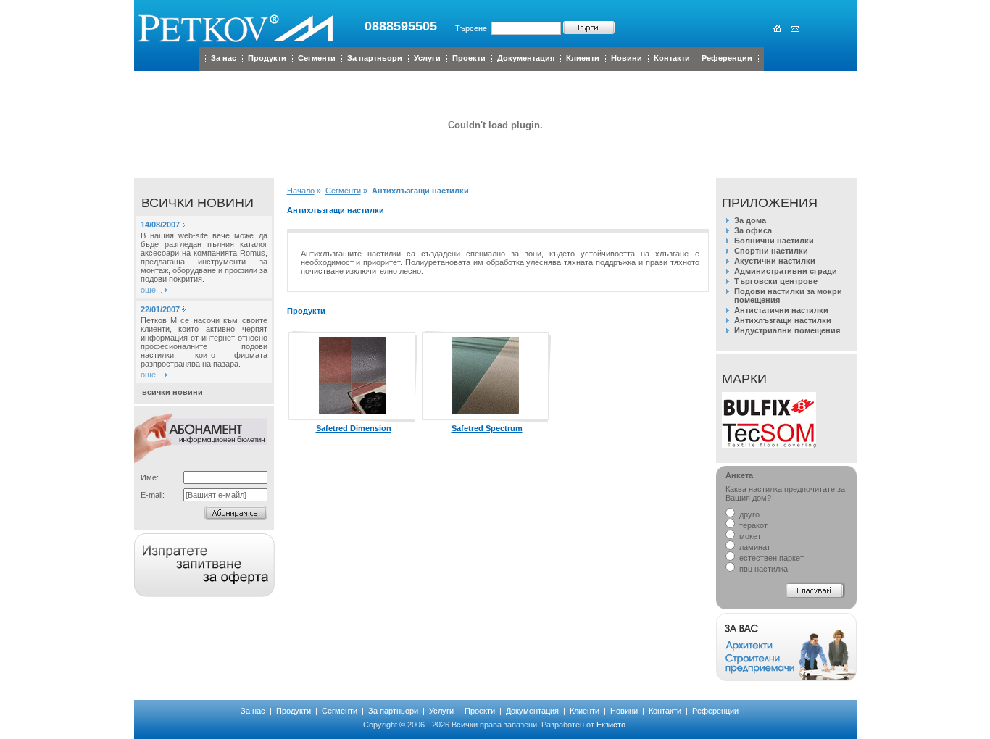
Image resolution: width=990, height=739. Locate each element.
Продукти (267, 58)
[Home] (776, 29)
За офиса (753, 230)
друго (748, 514)
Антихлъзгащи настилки (782, 320)
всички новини (172, 392)
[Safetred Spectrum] (485, 410)
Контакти (672, 58)
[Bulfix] (769, 420)
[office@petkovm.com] (794, 29)
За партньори (374, 58)
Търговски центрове (776, 281)
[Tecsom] (769, 445)
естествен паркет (770, 558)
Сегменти (317, 58)
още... (151, 289)
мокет (749, 536)
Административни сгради (785, 271)
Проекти (469, 58)
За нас (223, 58)
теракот (752, 525)
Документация (525, 58)
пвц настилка (762, 568)
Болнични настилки (774, 240)
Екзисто (610, 724)
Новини (626, 58)
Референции (727, 58)
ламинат (753, 547)
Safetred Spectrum (487, 428)
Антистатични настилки (781, 310)
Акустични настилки (774, 260)
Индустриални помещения (787, 330)
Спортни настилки (771, 250)
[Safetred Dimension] (352, 410)
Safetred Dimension (353, 428)
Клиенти (582, 58)
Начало (301, 190)
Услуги (427, 58)
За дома (750, 220)
